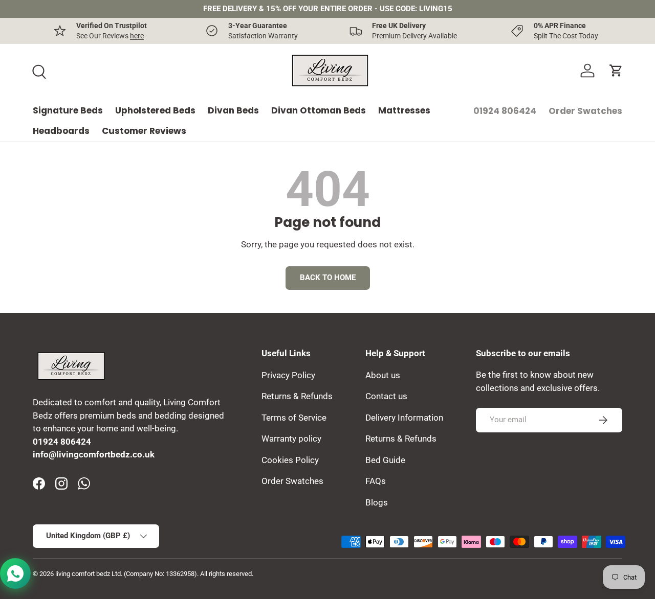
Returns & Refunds (297, 396)
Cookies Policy (290, 459)
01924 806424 (504, 111)
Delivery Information (404, 417)
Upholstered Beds (155, 110)
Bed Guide (385, 459)
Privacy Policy (288, 375)
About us (382, 375)
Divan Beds (233, 110)
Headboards (61, 131)
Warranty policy (291, 438)
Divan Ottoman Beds (318, 110)
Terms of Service (293, 417)
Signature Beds (68, 110)
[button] (616, 70)
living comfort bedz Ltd (88, 574)
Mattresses (404, 110)
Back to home (328, 277)
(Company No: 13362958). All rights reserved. (188, 574)
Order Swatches (585, 111)
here (137, 36)
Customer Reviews (144, 131)
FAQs (375, 481)
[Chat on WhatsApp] (15, 573)
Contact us (386, 396)
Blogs (376, 502)
